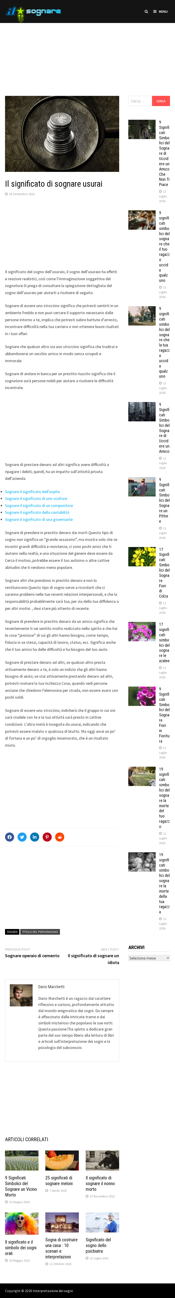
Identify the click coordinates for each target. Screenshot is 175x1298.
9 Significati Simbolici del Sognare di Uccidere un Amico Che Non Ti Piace (164, 153)
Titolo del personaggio (40, 932)
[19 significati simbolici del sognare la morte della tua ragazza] (142, 855)
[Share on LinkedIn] (34, 837)
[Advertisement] (87, 55)
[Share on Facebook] (9, 837)
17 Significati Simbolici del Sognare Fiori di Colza (164, 573)
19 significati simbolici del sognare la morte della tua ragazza (164, 883)
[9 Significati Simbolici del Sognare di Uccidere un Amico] (142, 405)
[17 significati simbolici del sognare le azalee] (142, 625)
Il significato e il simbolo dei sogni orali (20, 1247)
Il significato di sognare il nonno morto (100, 1183)
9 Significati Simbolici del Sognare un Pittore (164, 500)
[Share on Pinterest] (47, 837)
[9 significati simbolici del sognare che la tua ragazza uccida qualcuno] (142, 309)
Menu (163, 11)
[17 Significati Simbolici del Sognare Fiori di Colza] (142, 550)
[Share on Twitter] (22, 837)
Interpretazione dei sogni (53, 1290)
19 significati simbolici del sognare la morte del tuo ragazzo (164, 798)
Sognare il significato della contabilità (37, 512)
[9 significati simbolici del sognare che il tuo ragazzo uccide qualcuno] (142, 213)
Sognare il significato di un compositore (39, 505)
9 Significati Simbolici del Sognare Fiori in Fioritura (164, 715)
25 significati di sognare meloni (59, 1180)
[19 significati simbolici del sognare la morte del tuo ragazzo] (142, 769)
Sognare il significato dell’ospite (32, 491)
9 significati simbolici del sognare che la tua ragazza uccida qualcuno (164, 342)
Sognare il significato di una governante (39, 519)
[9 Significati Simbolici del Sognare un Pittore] (142, 480)
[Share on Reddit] (59, 837)
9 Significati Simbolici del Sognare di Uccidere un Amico (164, 428)
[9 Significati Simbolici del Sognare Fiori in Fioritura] (142, 689)
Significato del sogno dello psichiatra (98, 1245)
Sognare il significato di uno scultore (36, 498)
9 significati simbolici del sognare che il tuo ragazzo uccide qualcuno (164, 246)
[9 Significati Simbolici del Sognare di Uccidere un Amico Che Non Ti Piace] (142, 122)
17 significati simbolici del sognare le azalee (164, 642)
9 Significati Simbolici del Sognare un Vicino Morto (21, 1186)
